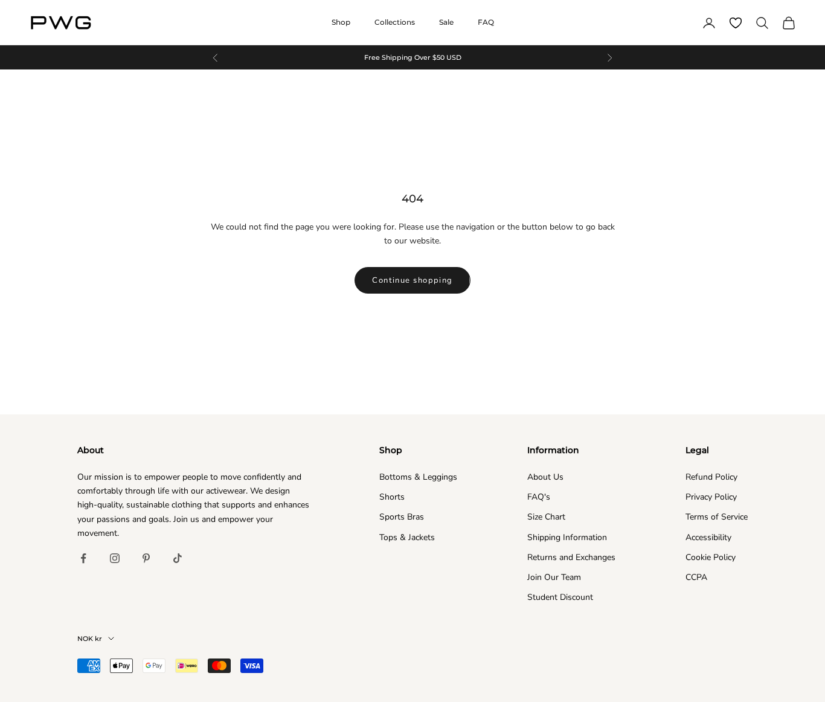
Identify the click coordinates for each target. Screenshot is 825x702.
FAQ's (538, 497)
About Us (545, 477)
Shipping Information (567, 537)
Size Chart (546, 517)
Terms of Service (716, 517)
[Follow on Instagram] (115, 558)
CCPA (696, 577)
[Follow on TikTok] (178, 558)
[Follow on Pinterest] (146, 558)
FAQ (486, 22)
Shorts (392, 497)
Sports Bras (401, 517)
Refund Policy (711, 477)
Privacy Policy (711, 497)
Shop (341, 22)
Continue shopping (412, 280)
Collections (394, 22)
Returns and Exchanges (571, 557)
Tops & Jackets (407, 537)
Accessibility (708, 537)
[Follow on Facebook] (83, 558)
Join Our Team (554, 577)
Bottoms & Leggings (418, 477)
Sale (446, 22)
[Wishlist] (735, 23)
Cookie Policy (710, 557)
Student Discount (560, 597)
